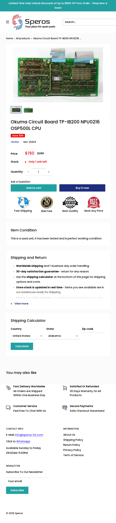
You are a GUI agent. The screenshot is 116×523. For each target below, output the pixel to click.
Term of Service (73, 455)
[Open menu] (7, 22)
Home (9, 38)
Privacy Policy (72, 450)
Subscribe (17, 490)
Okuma (15, 142)
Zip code (87, 329)
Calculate (22, 346)
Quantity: (17, 172)
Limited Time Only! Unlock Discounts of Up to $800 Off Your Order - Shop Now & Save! (58, 6)
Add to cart (33, 188)
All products (23, 38)
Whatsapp (23, 441)
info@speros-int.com (29, 435)
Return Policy (71, 445)
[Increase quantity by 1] (49, 172)
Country (16, 329)
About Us (69, 435)
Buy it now (82, 188)
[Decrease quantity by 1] (28, 172)
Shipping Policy (73, 440)
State (50, 329)
